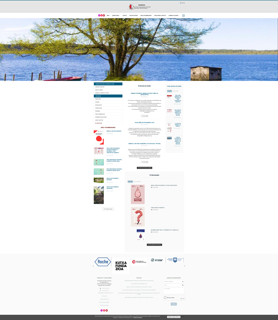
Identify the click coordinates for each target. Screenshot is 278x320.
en (183, 3)
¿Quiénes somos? (115, 15)
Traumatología (98, 108)
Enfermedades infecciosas (101, 117)
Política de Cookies (104, 305)
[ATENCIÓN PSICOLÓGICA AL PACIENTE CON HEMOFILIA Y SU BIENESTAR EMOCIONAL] (169, 138)
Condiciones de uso (104, 299)
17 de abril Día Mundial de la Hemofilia (178, 125)
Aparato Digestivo (99, 120)
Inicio (108, 15)
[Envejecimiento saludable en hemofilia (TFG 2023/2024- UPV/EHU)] (169, 111)
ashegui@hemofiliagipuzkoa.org (105, 292)
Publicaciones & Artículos (160, 15)
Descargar (144, 115)
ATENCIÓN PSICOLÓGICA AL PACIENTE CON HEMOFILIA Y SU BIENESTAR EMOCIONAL (178, 140)
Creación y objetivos (99, 87)
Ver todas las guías (108, 209)
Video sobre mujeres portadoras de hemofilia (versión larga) (114, 160)
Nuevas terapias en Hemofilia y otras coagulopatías (164, 185)
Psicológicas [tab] (137, 181)
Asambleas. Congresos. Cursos (102, 93)
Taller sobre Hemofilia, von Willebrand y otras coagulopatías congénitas (178, 98)
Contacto (125, 15)
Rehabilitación (98, 105)
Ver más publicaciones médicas (154, 244)
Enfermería (97, 111)
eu (182, 3)
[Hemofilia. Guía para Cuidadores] (99, 137)
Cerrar (176, 316)
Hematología (98, 99)
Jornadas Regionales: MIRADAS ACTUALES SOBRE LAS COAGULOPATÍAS (144, 93)
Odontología (99, 123)
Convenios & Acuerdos (173, 15)
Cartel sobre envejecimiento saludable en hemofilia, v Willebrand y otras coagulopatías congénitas (113, 150)
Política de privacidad (104, 302)
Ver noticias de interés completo (144, 167)
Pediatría (97, 102)
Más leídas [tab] (175, 91)
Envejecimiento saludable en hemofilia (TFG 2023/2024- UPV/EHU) (178, 112)
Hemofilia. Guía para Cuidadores (114, 131)
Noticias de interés (134, 15)
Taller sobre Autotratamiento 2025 (144, 122)
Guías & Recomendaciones (146, 15)
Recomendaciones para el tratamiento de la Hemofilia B (165, 230)
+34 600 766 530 (105, 288)
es (180, 3)
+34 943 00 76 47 (105, 290)
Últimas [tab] (169, 91)
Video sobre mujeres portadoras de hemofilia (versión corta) (114, 169)
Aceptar (169, 316)
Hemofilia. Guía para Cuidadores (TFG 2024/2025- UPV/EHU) (145, 143)
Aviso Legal (104, 296)
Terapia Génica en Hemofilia (157, 207)
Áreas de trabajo (99, 90)
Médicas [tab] (130, 181)
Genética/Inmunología (100, 114)
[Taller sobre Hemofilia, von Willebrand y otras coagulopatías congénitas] (169, 96)
